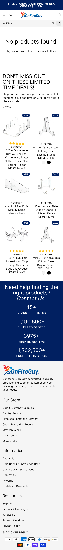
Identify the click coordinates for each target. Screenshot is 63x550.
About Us (8, 458)
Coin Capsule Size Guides (18, 469)
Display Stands (12, 413)
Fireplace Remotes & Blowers (20, 418)
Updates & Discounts (15, 486)
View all (7, 107)
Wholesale (9, 514)
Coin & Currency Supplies (18, 407)
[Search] (10, 14)
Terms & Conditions (14, 520)
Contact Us (9, 475)
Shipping (8, 503)
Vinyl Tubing (10, 435)
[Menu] (3, 15)
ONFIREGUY (20, 532)
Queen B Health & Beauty (18, 424)
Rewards (8, 480)
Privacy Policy (11, 525)
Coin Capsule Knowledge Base (21, 463)
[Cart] (59, 14)
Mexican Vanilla (12, 429)
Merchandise (10, 440)
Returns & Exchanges (15, 509)
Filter (9, 23)
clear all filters (47, 51)
